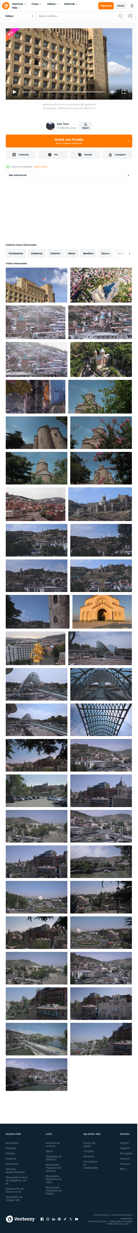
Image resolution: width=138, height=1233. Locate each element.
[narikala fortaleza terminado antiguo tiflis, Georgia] (100, 503)
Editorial (69, 4)
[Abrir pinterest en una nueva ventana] (59, 1218)
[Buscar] (120, 16)
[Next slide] (124, 252)
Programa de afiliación (52, 1156)
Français (122, 1162)
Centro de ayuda (87, 1143)
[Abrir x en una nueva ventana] (70, 1218)
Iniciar (120, 5)
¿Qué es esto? (40, 166)
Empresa (11, 1157)
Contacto (86, 1149)
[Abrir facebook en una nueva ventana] (42, 1218)
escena (105, 252)
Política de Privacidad (118, 1222)
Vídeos (51, 4)
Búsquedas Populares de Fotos (53, 1177)
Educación (12, 1162)
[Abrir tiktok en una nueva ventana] (65, 1218)
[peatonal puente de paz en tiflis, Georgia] (100, 647)
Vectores (17, 4)
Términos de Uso (121, 1219)
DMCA (48, 1149)
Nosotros (86, 1154)
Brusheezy (12, 1141)
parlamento (16, 252)
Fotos (35, 4)
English (121, 1141)
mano (71, 252)
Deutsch (122, 1157)
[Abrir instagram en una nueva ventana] (47, 1218)
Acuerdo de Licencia (52, 1143)
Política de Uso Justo (115, 1224)
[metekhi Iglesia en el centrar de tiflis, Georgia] (100, 395)
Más (14, 7)
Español (122, 1146)
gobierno (37, 252)
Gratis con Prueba (69, 141)
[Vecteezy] (5, 5)
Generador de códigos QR (14, 1197)
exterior (55, 252)
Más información (18, 173)
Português (123, 1151)
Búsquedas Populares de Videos (53, 1189)
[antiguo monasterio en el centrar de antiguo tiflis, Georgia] (100, 321)
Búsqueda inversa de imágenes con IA (16, 1178)
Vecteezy (11, 1146)
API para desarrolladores (15, 1169)
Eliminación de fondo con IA (15, 1188)
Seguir (85, 127)
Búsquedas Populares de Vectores (53, 1166)
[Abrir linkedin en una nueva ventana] (53, 1218)
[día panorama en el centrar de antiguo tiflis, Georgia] (36, 754)
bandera (88, 252)
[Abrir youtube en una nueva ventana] (76, 1218)
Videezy (10, 1151)
